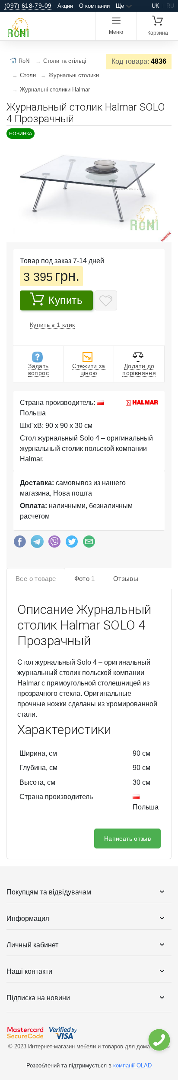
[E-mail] (89, 543)
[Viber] (54, 543)
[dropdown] (159, 1040)
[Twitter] (71, 543)
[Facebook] (19, 543)
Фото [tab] (84, 578)
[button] (164, 136)
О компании (94, 6)
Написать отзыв (127, 838)
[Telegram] (37, 543)
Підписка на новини (38, 998)
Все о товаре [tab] (36, 578)
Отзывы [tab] (125, 578)
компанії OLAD (132, 1065)
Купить (65, 300)
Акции (65, 6)
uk (155, 6)
